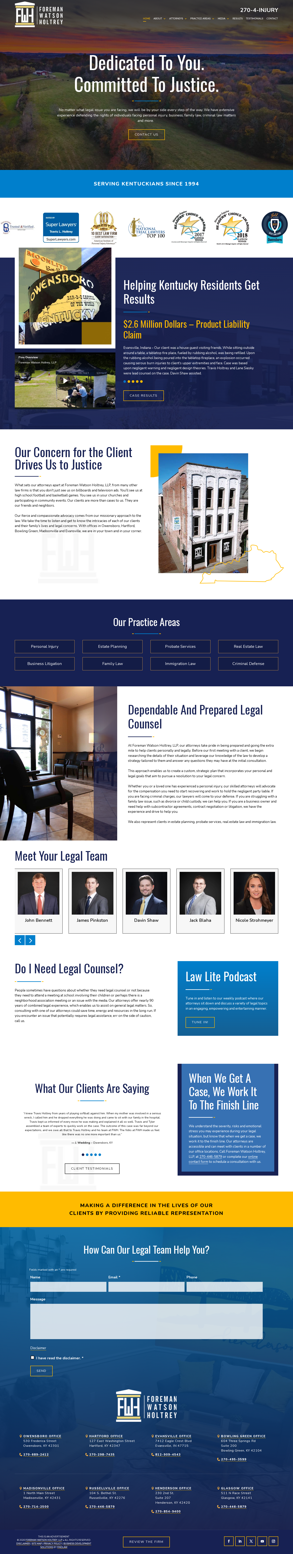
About (157, 18)
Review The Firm (146, 1542)
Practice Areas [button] (200, 18)
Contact (272, 18)
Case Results (143, 395)
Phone (192, 1277)
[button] (20, 940)
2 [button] (129, 381)
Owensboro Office (42, 1436)
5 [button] (141, 381)
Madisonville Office (44, 1488)
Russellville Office (109, 1488)
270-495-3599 (234, 1459)
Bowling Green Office (243, 1436)
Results (238, 18)
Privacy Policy (53, 1543)
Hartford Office (106, 1436)
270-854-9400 (168, 1511)
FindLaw (62, 1547)
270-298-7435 (102, 1455)
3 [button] (133, 381)
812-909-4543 (168, 1455)
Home (146, 18)
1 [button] (124, 381)
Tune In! (200, 1022)
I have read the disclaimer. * (60, 1358)
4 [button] (137, 381)
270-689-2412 (36, 1455)
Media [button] (221, 18)
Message (37, 1299)
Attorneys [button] (176, 18)
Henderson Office (173, 1488)
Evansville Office (173, 1436)
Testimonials (254, 18)
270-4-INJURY (259, 10)
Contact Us (146, 134)
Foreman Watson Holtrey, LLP (44, 1540)
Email (114, 1277)
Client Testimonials (92, 1168)
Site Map (37, 1543)
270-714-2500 (36, 1507)
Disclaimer (38, 1348)
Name (35, 1277)
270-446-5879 (210, 1156)
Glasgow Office (237, 1488)
